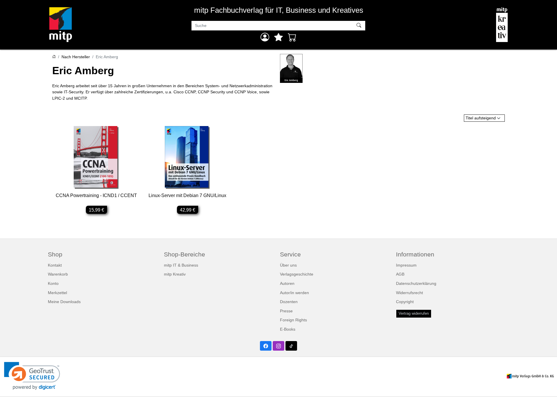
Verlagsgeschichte (296, 274)
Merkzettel (57, 292)
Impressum (406, 265)
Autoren (287, 283)
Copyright (405, 301)
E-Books (287, 329)
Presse (286, 311)
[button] (32, 376)
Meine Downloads (64, 301)
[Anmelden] (264, 37)
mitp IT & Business (181, 265)
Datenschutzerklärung (416, 283)
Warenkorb (58, 274)
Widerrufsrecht (409, 292)
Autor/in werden (294, 292)
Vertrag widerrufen (414, 314)
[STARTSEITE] (54, 56)
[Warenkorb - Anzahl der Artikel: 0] (292, 37)
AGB (400, 274)
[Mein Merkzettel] (278, 37)
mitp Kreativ (175, 274)
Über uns (288, 265)
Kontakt (55, 265)
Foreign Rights (293, 320)
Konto (53, 283)
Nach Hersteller (76, 56)
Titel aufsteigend (481, 118)
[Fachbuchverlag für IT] (60, 24)
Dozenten (289, 301)
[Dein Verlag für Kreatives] (502, 24)
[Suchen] (360, 26)
